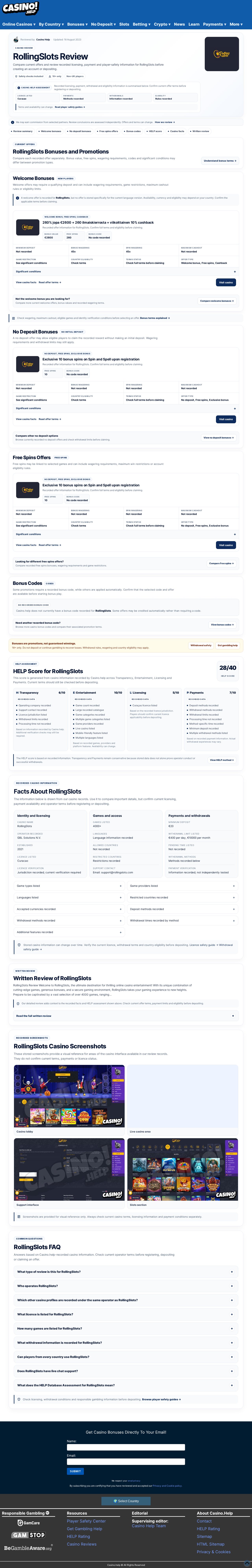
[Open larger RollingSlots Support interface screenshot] (69, 1169)
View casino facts (26, 282)
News (179, 24)
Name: (71, 1441)
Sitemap (204, 1536)
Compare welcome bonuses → (217, 301)
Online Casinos (18, 24)
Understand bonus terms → (220, 160)
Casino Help (43, 39)
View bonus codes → (222, 624)
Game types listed (28, 885)
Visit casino (226, 282)
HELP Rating (78, 1536)
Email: (71, 1455)
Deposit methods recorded (147, 909)
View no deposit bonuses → (219, 437)
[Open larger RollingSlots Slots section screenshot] (182, 1169)
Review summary (22, 131)
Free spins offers (108, 131)
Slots (124, 24)
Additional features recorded (35, 932)
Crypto (162, 24)
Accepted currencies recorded (36, 909)
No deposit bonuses (80, 131)
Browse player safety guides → (161, 1399)
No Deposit (103, 24)
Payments (214, 24)
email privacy (134, 1481)
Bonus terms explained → (155, 317)
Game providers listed (144, 885)
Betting (141, 24)
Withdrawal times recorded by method (154, 920)
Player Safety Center (86, 1521)
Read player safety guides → (70, 107)
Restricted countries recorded (149, 897)
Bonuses (77, 24)
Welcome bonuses (51, 131)
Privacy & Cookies (214, 1551)
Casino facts (177, 131)
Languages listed (27, 897)
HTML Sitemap (210, 1544)
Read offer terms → (50, 282)
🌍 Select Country (126, 1501)
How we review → (165, 122)
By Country (51, 24)
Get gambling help (228, 645)
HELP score (155, 131)
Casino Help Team (149, 1525)
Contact (204, 1521)
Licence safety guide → (204, 944)
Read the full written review (33, 1015)
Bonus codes (133, 131)
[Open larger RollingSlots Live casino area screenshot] (182, 1096)
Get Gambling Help (84, 1528)
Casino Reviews (81, 1544)
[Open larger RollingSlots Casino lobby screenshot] (69, 1096)
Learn (194, 24)
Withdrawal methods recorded (36, 920)
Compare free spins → (221, 563)
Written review (201, 131)
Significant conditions (28, 271)
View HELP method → (222, 760)
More (236, 24)
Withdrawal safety (201, 645)
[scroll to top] (247, 1563)
